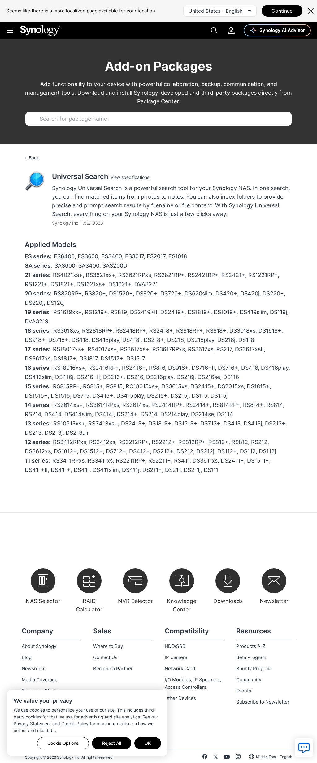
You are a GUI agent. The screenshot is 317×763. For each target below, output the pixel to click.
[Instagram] (238, 757)
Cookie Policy (75, 723)
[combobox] (220, 11)
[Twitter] (215, 757)
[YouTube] (227, 757)
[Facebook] (204, 757)
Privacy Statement (32, 723)
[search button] (33, 119)
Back (34, 157)
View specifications (130, 177)
